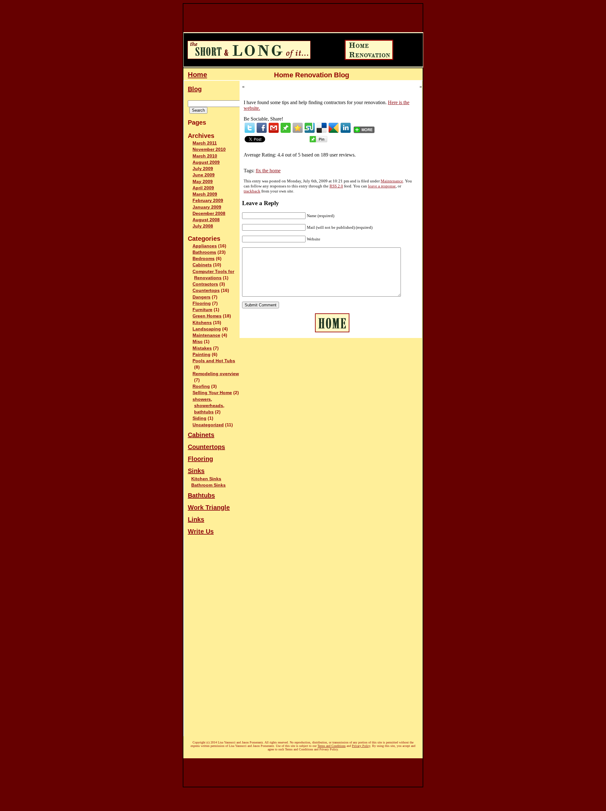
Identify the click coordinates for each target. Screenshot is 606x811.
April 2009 (203, 188)
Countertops (206, 290)
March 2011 (205, 143)
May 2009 (203, 181)
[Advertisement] (298, 18)
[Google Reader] (334, 128)
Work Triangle (209, 507)
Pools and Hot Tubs (214, 360)
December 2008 (209, 213)
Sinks (196, 470)
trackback (252, 191)
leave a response (382, 186)
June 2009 (204, 175)
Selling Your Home (212, 392)
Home (197, 75)
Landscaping (207, 329)
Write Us (201, 531)
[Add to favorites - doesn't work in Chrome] (298, 128)
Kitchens (202, 322)
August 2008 (206, 219)
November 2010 (209, 149)
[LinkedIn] (346, 128)
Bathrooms (204, 252)
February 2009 (208, 200)
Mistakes (202, 348)
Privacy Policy (361, 746)
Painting (202, 354)
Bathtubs (201, 495)
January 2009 (207, 207)
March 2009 (205, 194)
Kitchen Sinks (206, 478)
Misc (198, 341)
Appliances (205, 246)
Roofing (201, 386)
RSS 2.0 (336, 186)
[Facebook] (262, 128)
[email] (274, 128)
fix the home (268, 170)
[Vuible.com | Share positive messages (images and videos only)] (286, 131)
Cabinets (202, 265)
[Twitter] (250, 128)
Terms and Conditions (332, 746)
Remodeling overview (216, 373)
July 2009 (203, 168)
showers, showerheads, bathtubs (208, 406)
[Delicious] (322, 128)
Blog (195, 89)
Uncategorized (208, 425)
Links (196, 519)
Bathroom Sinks (208, 485)
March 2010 (205, 156)
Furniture (202, 309)
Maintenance (206, 335)
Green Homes (207, 316)
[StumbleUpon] (310, 128)
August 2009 (206, 162)
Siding (199, 418)
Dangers (202, 297)
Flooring (202, 303)
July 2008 (203, 226)
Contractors (205, 284)
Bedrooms (204, 258)
